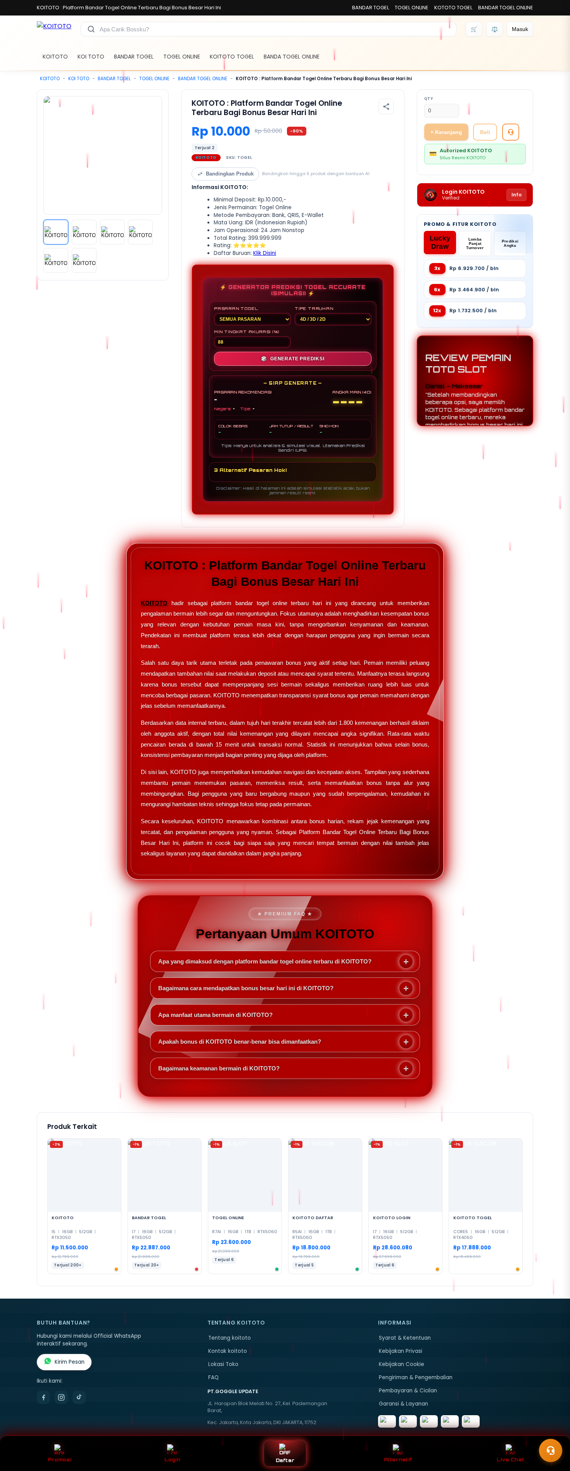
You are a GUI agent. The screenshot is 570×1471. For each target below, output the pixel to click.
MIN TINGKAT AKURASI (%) (246, 331)
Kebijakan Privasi (400, 1351)
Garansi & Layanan (403, 1403)
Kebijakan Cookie (401, 1364)
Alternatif (398, 1459)
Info (516, 194)
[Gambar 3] (112, 232)
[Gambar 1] (55, 232)
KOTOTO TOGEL (453, 7)
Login (172, 1459)
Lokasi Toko (223, 1364)
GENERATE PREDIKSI (292, 358)
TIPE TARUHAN (314, 308)
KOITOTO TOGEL (232, 56)
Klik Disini (264, 253)
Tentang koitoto (229, 1338)
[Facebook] (43, 1397)
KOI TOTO (91, 56)
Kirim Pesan (70, 1362)
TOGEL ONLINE (411, 7)
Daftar (285, 1460)
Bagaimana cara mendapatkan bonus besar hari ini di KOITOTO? (245, 988)
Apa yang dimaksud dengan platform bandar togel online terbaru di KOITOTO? (264, 961)
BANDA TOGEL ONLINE (292, 56)
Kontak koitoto (227, 1351)
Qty (428, 98)
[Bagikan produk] (386, 106)
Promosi (59, 1459)
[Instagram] (61, 1397)
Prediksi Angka (510, 243)
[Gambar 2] (84, 232)
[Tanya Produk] (510, 132)
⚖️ (494, 29)
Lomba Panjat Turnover (475, 243)
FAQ (213, 1377)
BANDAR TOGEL (370, 7)
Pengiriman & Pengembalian (416, 1377)
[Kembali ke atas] (552, 1431)
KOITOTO (55, 56)
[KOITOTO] (54, 29)
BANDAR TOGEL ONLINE (505, 7)
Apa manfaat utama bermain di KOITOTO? (215, 1015)
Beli (485, 132)
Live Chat (510, 1459)
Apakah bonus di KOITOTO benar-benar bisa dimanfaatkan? (239, 1041)
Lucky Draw (440, 242)
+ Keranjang (446, 132)
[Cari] (91, 29)
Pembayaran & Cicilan (408, 1390)
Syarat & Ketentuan (405, 1338)
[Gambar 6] (84, 260)
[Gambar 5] (55, 260)
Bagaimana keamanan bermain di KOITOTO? (219, 1068)
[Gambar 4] (140, 232)
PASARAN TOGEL (236, 308)
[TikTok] (79, 1397)
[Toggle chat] (550, 1450)
